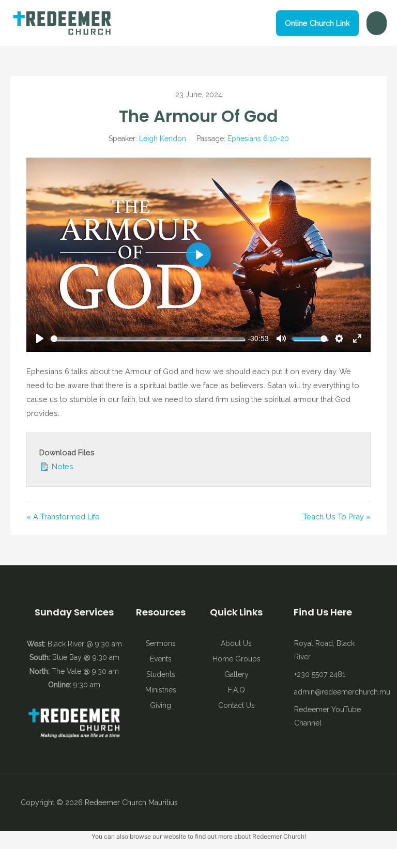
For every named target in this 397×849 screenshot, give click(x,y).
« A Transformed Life (63, 516)
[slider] (147, 339)
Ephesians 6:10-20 (258, 138)
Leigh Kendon (162, 138)
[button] (317, 23)
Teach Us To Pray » (337, 516)
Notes (61, 466)
